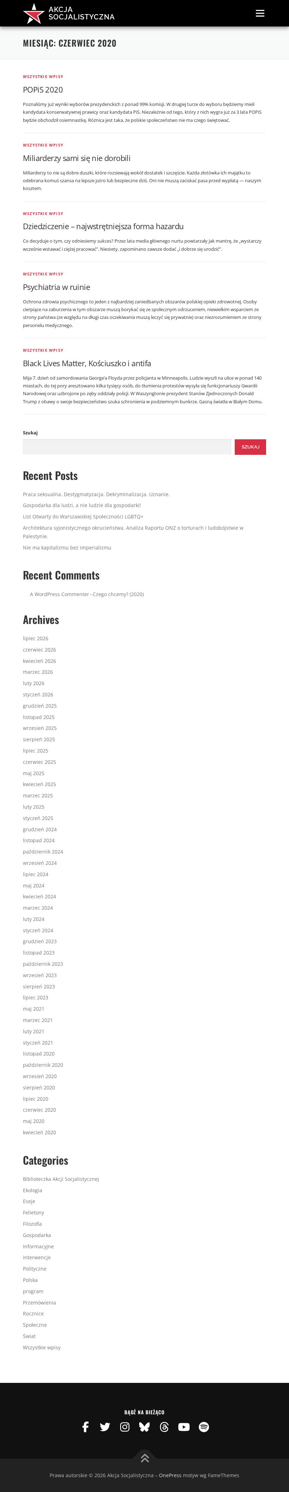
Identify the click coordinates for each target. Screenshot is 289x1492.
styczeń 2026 (38, 694)
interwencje (37, 1257)
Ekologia (32, 1190)
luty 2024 (33, 919)
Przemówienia (39, 1302)
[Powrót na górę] (144, 1459)
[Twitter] (105, 1427)
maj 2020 (33, 1121)
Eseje (29, 1201)
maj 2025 (33, 773)
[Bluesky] (144, 1427)
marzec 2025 (38, 795)
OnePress (170, 1475)
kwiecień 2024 (39, 896)
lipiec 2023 (35, 997)
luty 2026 (33, 683)
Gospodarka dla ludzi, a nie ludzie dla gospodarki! (82, 505)
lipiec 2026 (35, 638)
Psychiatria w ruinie (56, 286)
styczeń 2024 (38, 930)
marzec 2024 (38, 907)
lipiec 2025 (35, 750)
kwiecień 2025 (39, 784)
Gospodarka (37, 1235)
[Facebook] (85, 1427)
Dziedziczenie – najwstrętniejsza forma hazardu (103, 226)
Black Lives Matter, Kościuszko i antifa (87, 363)
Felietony (33, 1212)
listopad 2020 (39, 1053)
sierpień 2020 (39, 1087)
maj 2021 (33, 1008)
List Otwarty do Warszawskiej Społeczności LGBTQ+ (83, 516)
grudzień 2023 (40, 941)
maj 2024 (33, 885)
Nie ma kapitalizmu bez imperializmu (67, 547)
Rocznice (33, 1313)
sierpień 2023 (39, 986)
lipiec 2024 (35, 874)
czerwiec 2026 (39, 649)
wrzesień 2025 (40, 728)
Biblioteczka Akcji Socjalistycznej (61, 1179)
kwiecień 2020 (39, 1132)
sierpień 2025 (39, 739)
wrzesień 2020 (40, 1076)
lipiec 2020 (35, 1098)
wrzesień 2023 (40, 975)
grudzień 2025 (40, 705)
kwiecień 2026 (39, 661)
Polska (30, 1280)
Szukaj (30, 432)
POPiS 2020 (43, 89)
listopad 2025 (39, 717)
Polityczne (35, 1268)
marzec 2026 (38, 671)
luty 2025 (33, 806)
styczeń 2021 (38, 1042)
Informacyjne (38, 1246)
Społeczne (35, 1324)
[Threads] (164, 1427)
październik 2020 (43, 1065)
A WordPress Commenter (59, 594)
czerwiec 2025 (39, 762)
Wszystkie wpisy (43, 76)
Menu (260, 13)
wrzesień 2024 (40, 863)
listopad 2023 (39, 952)
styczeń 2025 (38, 818)
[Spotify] (203, 1427)
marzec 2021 (38, 1020)
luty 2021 (33, 1031)
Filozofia (32, 1223)
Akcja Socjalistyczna (82, 13)
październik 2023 (43, 964)
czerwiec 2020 (39, 1109)
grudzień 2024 (40, 829)
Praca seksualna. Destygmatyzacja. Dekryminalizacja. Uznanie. (96, 494)
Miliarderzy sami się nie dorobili (76, 158)
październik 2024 (43, 851)
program (33, 1291)
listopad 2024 (39, 840)
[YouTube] (184, 1427)
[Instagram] (124, 1427)
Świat (29, 1336)
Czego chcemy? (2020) (118, 594)
